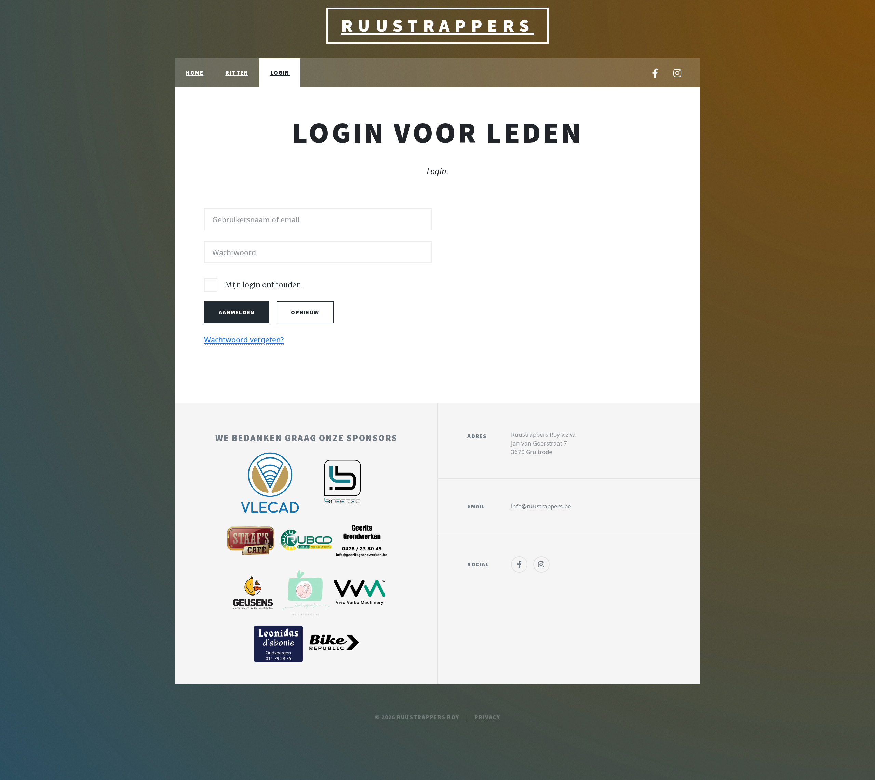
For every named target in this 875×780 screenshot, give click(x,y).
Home (194, 73)
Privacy (487, 717)
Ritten (236, 73)
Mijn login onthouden (263, 284)
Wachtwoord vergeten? (244, 339)
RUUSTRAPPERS (437, 25)
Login (280, 73)
